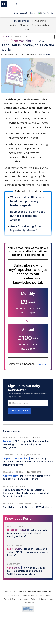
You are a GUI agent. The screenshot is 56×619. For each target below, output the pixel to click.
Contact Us (29, 602)
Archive (5, 36)
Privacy (42, 599)
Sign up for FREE (19, 411)
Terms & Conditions (12, 599)
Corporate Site (12, 595)
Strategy (24, 25)
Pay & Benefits (39, 21)
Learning (12, 25)
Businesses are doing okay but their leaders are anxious (27, 215)
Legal (51, 599)
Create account (20, 13)
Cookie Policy (30, 599)
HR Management (19, 20)
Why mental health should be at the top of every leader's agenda (27, 201)
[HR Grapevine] (4, 4)
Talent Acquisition (40, 25)
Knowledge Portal (18, 518)
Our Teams (45, 595)
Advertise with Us (29, 595)
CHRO (28, 29)
